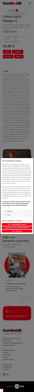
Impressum (19, 220)
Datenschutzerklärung (8, 220)
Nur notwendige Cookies (17, 224)
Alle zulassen (17, 231)
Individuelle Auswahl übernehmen (17, 228)
